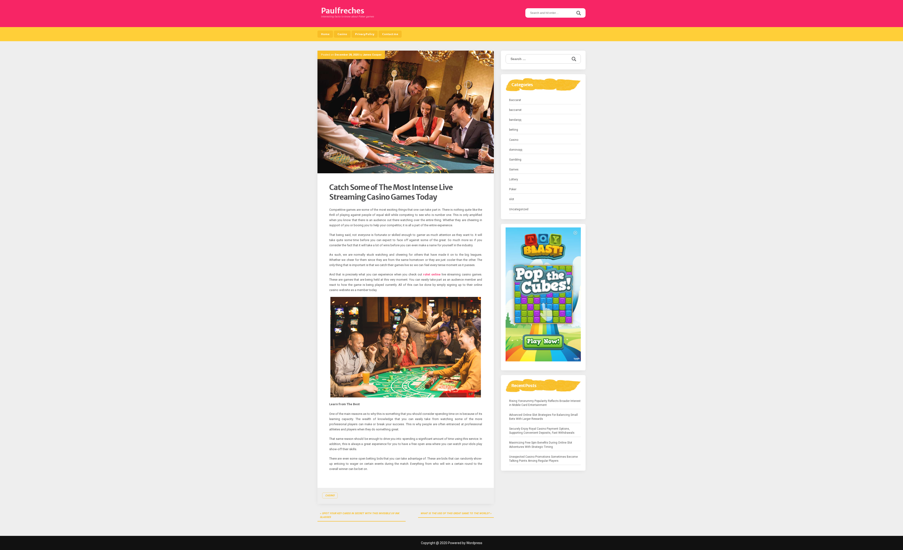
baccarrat (515, 110)
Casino (342, 34)
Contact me (390, 34)
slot (511, 199)
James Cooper (372, 54)
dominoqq (515, 149)
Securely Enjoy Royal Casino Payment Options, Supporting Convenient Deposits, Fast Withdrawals (541, 430)
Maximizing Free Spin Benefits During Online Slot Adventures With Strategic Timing (540, 444)
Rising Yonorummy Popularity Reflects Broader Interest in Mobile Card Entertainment (545, 403)
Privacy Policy (364, 34)
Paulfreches (342, 11)
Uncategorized (518, 209)
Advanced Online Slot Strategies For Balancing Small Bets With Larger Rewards (543, 417)
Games (514, 169)
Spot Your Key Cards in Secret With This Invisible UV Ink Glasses (359, 515)
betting (513, 129)
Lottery (513, 179)
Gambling (515, 159)
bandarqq (515, 119)
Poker (512, 189)
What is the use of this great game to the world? (454, 513)
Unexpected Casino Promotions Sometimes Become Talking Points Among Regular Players (543, 458)
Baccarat (515, 100)
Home (325, 34)
